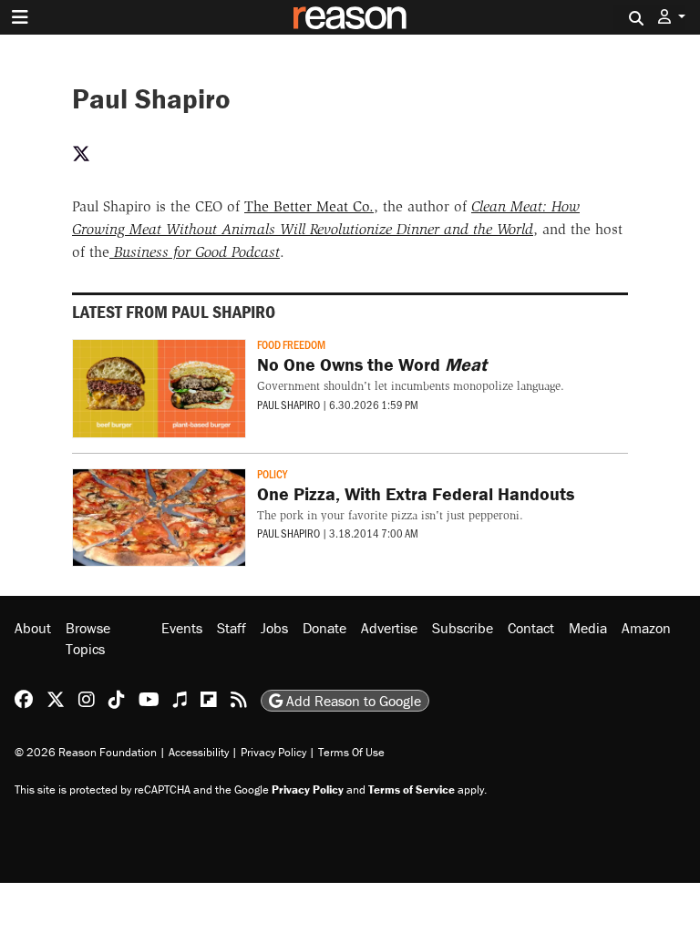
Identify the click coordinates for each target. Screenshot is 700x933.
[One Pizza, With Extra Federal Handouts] (159, 518)
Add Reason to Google (352, 701)
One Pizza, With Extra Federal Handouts (415, 493)
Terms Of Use (351, 752)
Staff (231, 628)
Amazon (646, 628)
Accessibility (199, 752)
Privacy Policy (273, 752)
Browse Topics (88, 638)
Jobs (274, 628)
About (33, 628)
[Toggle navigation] (20, 17)
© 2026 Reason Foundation (86, 752)
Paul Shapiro (288, 404)
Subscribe (462, 628)
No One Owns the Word (372, 364)
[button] (671, 16)
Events (181, 628)
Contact (531, 628)
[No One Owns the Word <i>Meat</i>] (159, 388)
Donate (324, 628)
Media (588, 628)
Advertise (389, 628)
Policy (272, 473)
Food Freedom (291, 344)
